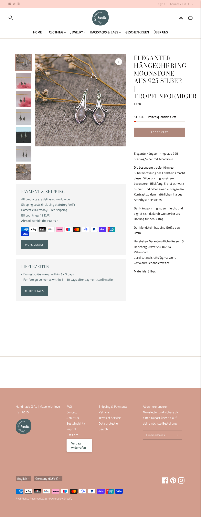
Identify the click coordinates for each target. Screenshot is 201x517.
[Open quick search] (50, 17)
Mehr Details (34, 291)
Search (103, 429)
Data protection (109, 423)
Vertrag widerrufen (78, 445)
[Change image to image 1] (23, 62)
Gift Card (72, 434)
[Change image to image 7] (23, 172)
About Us (73, 417)
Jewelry (76, 32)
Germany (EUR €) (180, 4)
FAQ (69, 406)
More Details (34, 245)
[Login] (181, 17)
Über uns (161, 32)
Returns (104, 412)
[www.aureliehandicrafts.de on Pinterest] (14, 4)
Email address (155, 430)
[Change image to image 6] (23, 154)
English (160, 4)
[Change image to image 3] (23, 99)
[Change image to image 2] (23, 81)
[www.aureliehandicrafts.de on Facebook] (9, 4)
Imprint (71, 429)
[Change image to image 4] (23, 117)
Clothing (56, 32)
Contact (72, 412)
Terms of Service (110, 417)
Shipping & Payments (113, 406)
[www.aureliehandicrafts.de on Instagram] (18, 4)
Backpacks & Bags (104, 32)
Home (37, 32)
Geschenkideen (137, 32)
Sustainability (76, 423)
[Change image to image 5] (23, 135)
